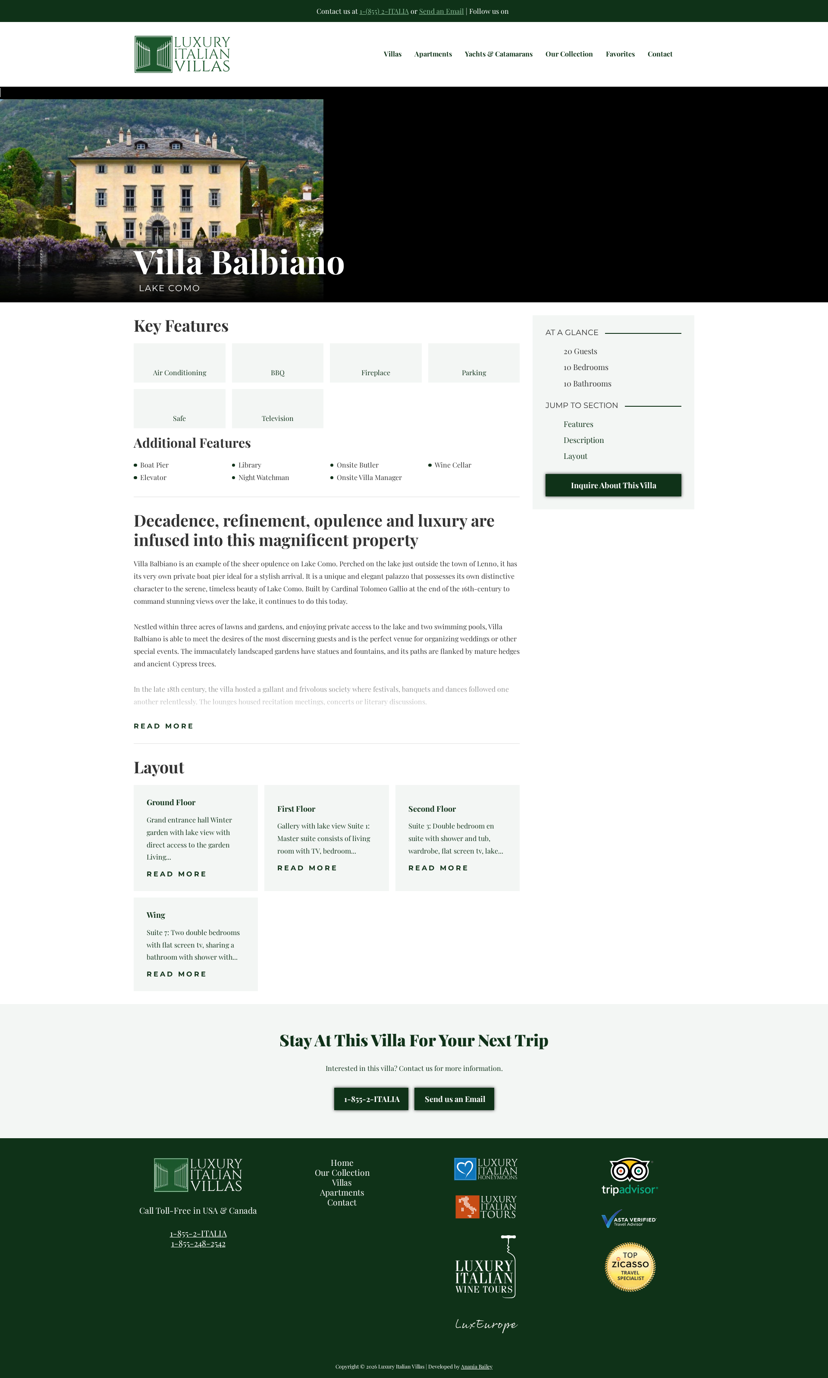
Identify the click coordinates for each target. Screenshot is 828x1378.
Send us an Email (455, 1099)
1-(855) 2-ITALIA (384, 11)
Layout (575, 456)
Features (578, 423)
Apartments (342, 1192)
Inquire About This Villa (613, 485)
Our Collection (342, 1172)
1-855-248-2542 (198, 1243)
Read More (164, 726)
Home (342, 1162)
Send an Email (441, 11)
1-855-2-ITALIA (372, 1099)
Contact (342, 1202)
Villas (342, 1182)
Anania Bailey (476, 1366)
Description (584, 440)
